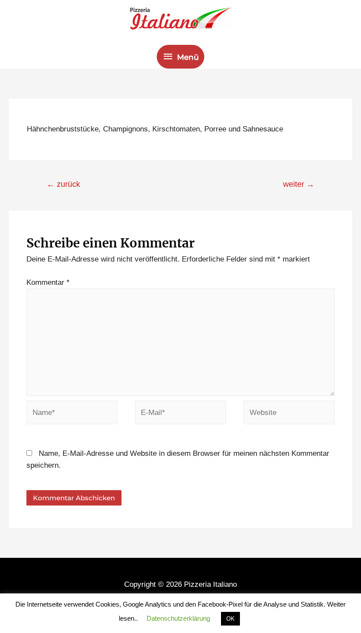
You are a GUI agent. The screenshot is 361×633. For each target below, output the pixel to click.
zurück (63, 184)
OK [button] (230, 618)
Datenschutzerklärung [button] (178, 618)
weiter (298, 184)
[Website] (289, 414)
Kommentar (48, 282)
